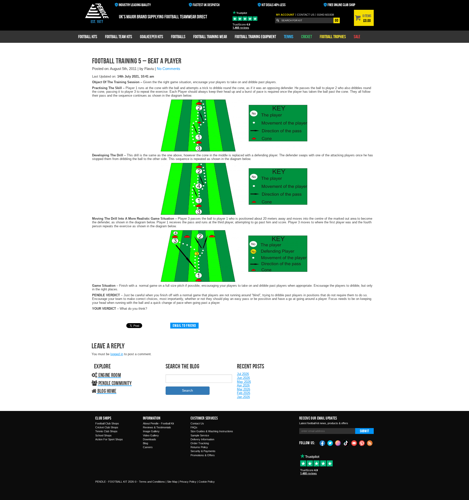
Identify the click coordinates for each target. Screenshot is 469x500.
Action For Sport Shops (109, 439)
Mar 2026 (243, 389)
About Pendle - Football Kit (158, 423)
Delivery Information (202, 439)
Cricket (306, 36)
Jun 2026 (243, 378)
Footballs (178, 36)
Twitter (330, 442)
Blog (145, 443)
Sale (357, 36)
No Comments (168, 69)
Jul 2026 (243, 374)
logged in (116, 354)
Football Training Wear (210, 36)
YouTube (354, 442)
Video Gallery (151, 435)
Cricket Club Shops (106, 427)
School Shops (103, 435)
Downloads (149, 439)
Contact (305, 14)
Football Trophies (333, 36)
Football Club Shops (107, 423)
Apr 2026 (243, 385)
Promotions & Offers (203, 455)
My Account (285, 14)
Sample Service (200, 435)
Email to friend (184, 325)
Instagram (338, 442)
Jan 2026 (243, 397)
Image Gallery (151, 431)
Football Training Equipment (255, 36)
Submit (364, 431)
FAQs (194, 427)
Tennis (288, 36)
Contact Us (197, 423)
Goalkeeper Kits (151, 36)
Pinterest (362, 442)
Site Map (172, 481)
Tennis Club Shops (106, 431)
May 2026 (244, 382)
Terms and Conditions (152, 481)
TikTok (346, 443)
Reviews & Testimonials (157, 427)
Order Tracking (200, 443)
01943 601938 (325, 14)
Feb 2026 (243, 393)
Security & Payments (203, 451)
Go (336, 20)
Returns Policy (199, 447)
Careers (148, 447)
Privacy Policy (188, 481)
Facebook (322, 442)
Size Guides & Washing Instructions (212, 431)
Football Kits (87, 36)
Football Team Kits (118, 36)
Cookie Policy (207, 481)
